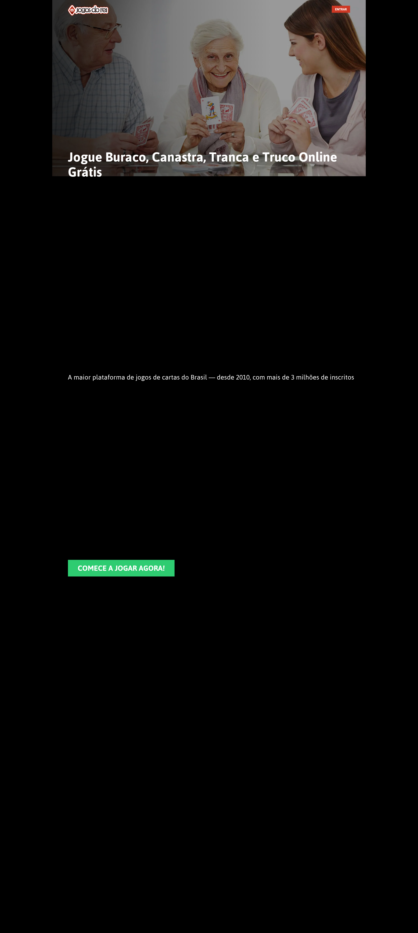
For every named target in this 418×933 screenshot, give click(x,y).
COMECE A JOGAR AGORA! (121, 568)
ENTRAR (341, 9)
